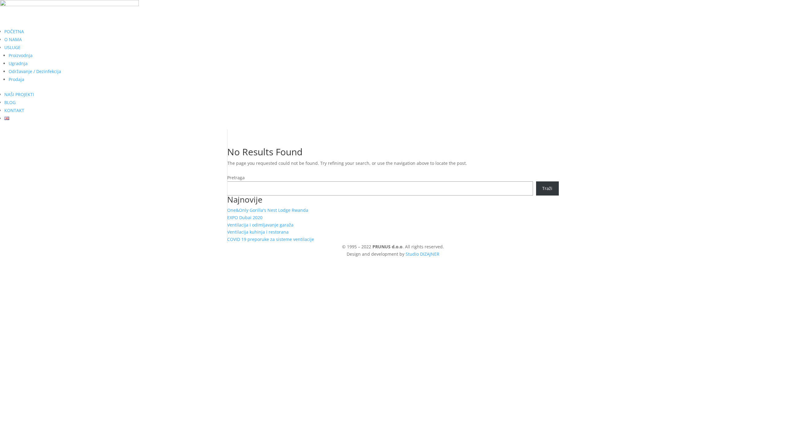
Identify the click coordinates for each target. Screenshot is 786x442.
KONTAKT (14, 110)
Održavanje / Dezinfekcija (35, 71)
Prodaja (16, 79)
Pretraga (236, 177)
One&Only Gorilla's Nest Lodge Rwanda (267, 210)
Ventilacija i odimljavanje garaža (260, 225)
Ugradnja (18, 63)
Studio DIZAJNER (422, 254)
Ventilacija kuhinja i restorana (258, 232)
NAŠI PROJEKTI (19, 94)
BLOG (10, 102)
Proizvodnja (21, 55)
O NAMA (13, 39)
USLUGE (12, 47)
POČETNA (14, 31)
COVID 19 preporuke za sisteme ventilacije (270, 239)
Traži (547, 188)
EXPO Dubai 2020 (245, 217)
